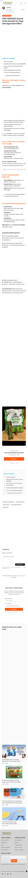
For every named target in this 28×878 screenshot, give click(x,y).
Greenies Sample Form (13, 148)
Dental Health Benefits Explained (12, 70)
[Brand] (7, 3)
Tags (2, 845)
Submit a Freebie (19, 850)
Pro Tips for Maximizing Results (12, 72)
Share (23, 9)
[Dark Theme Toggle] (25, 3)
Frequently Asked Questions (12, 75)
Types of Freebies (5, 847)
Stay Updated (18, 840)
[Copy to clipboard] (23, 169)
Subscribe (14, 860)
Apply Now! (13, 458)
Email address (8, 603)
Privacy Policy (18, 845)
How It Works (4, 850)
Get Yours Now (5, 840)
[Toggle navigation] (21, 3)
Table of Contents (8, 61)
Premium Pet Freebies (19, 225)
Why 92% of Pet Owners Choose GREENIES (15, 64)
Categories (4, 842)
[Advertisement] (14, 40)
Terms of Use (18, 847)
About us (17, 842)
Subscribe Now (13, 609)
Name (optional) (8, 598)
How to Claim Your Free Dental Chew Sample (14, 484)
